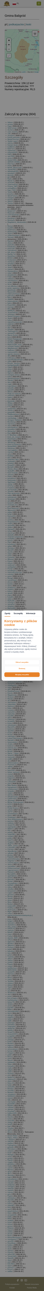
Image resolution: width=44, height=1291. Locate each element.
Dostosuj (22, 668)
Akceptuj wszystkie (22, 675)
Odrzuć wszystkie (22, 662)
